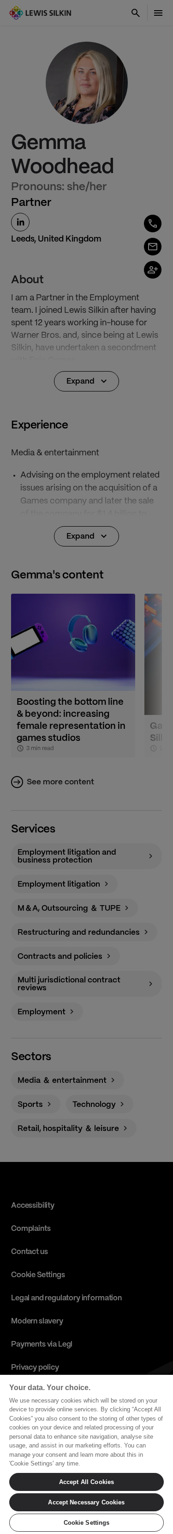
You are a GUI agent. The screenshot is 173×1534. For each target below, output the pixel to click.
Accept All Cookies (86, 1481)
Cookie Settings (87, 1522)
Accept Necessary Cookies (86, 1502)
